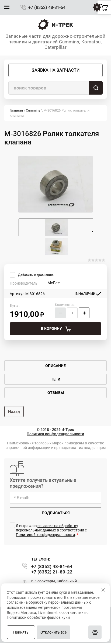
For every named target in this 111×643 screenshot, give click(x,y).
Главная (16, 110)
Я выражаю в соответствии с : (51, 530)
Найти (96, 88)
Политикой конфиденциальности (45, 535)
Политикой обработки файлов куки (38, 617)
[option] (55, 184)
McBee (53, 283)
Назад (14, 411)
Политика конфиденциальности (55, 434)
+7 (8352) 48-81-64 (46, 7)
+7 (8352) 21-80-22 (51, 572)
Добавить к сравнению (35, 275)
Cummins (33, 110)
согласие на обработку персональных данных (47, 528)
